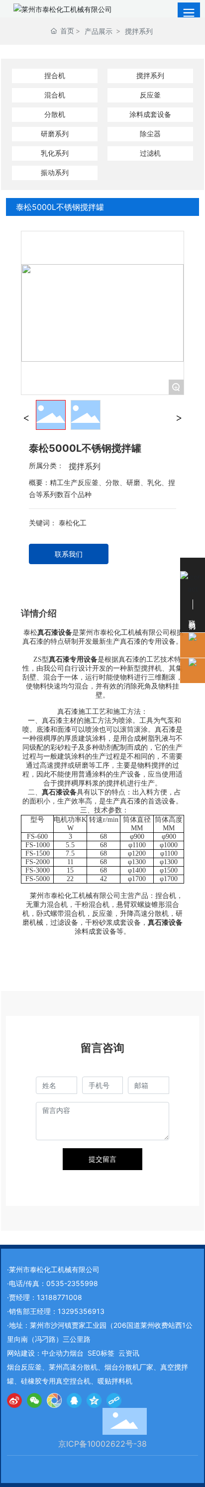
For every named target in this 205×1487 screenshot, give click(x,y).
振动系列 (55, 172)
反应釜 (150, 95)
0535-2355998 (72, 1283)
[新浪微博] (14, 1400)
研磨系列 (55, 133)
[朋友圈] (54, 1400)
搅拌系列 (139, 31)
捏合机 (54, 75)
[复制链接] (113, 1400)
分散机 (54, 114)
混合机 (54, 95)
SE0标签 (101, 1353)
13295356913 (81, 1311)
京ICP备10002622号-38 (102, 1444)
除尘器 (150, 133)
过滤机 (150, 153)
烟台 (77, 1353)
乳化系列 (55, 153)
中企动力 (56, 1353)
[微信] (34, 1400)
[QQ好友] (74, 1400)
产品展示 (98, 31)
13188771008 (59, 1297)
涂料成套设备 (150, 114)
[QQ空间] (94, 1400)
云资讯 (128, 1353)
